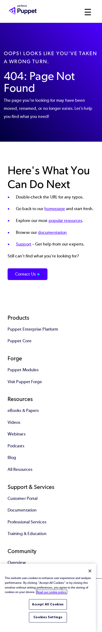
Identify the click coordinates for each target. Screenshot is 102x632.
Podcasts (16, 446)
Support (23, 244)
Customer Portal (22, 498)
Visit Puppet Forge (25, 381)
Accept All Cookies (48, 604)
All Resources (20, 469)
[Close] (90, 571)
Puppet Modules (23, 369)
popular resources (65, 220)
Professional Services (27, 522)
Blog (12, 457)
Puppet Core (20, 340)
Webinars (16, 434)
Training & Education (27, 533)
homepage (54, 208)
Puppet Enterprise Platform (33, 329)
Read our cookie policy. (52, 592)
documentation (52, 232)
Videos (14, 422)
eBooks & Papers (23, 410)
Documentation (22, 510)
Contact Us (25, 274)
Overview (17, 562)
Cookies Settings (48, 617)
